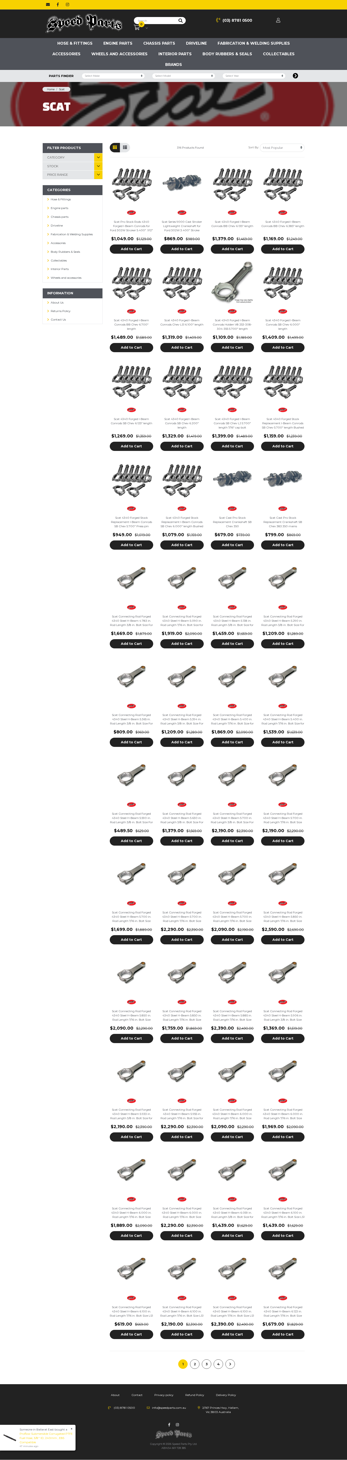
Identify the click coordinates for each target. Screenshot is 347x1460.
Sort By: (253, 147)
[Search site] (180, 20)
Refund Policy (194, 1395)
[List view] (125, 147)
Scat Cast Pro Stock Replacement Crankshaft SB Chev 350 (232, 522)
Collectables (279, 54)
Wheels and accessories (119, 54)
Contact (137, 1395)
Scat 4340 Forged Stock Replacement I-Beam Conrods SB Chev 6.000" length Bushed (182, 522)
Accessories (66, 54)
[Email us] (47, 4)
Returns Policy (61, 311)
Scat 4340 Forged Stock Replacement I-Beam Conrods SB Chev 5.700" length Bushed (283, 423)
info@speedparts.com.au (169, 1407)
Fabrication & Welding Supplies (254, 43)
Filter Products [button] (64, 148)
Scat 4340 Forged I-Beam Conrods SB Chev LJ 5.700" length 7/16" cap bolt (232, 423)
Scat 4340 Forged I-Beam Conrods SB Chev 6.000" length (282, 324)
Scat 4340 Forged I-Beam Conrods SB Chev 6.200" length (181, 423)
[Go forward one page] (230, 1364)
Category (56, 157)
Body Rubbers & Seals (227, 54)
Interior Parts (175, 54)
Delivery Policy (226, 1395)
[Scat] (131, 212)
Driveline (196, 43)
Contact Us (58, 319)
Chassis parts (159, 43)
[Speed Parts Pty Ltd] (83, 23)
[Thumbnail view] (115, 147)
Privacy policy (164, 1395)
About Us (57, 302)
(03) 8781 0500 (237, 20)
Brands (173, 64)
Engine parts (117, 43)
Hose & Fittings (75, 43)
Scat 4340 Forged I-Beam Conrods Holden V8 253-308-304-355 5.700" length (232, 324)
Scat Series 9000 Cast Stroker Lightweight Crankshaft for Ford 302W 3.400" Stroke (182, 226)
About (115, 1395)
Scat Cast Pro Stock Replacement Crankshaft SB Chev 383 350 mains (282, 522)
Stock (52, 166)
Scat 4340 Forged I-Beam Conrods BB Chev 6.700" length (131, 324)
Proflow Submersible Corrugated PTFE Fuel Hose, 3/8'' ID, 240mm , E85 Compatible (46, 1438)
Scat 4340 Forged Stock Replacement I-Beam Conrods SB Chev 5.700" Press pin (131, 522)
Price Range (57, 174)
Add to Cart (131, 249)
